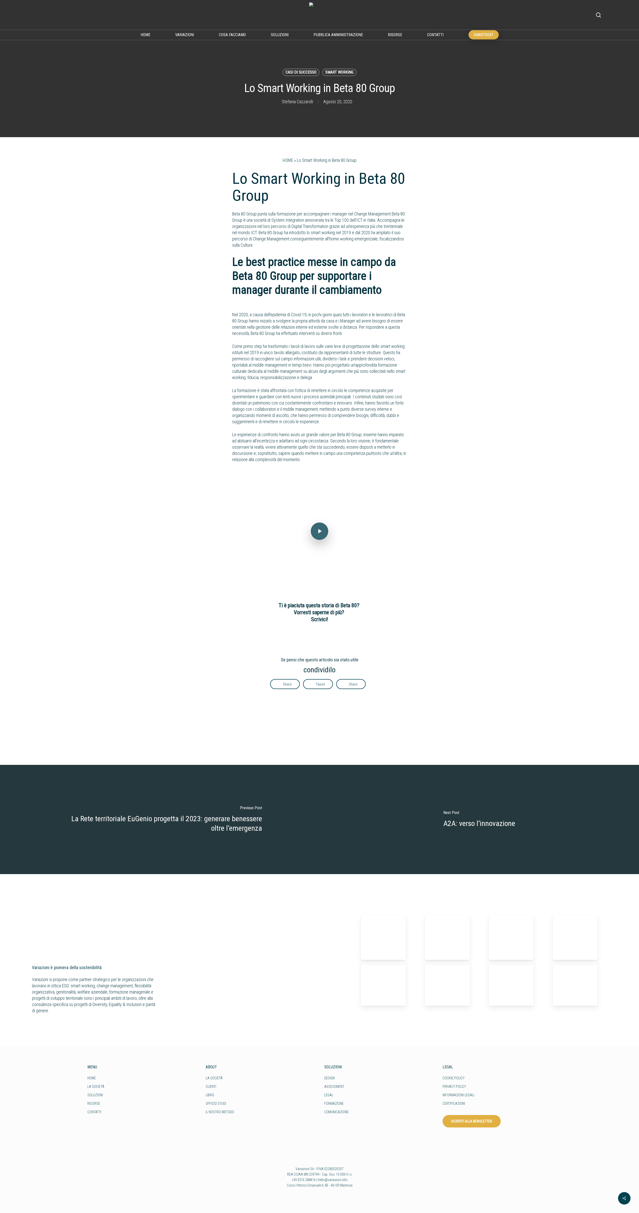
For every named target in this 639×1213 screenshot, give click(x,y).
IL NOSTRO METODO (220, 1112)
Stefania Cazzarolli (297, 101)
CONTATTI (94, 1112)
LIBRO (210, 1095)
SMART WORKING (339, 72)
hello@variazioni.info (332, 1180)
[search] (599, 15)
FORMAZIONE (334, 1104)
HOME (288, 160)
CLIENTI (211, 1087)
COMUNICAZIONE (336, 1112)
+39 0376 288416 (304, 1180)
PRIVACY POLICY (454, 1087)
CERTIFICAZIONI (454, 1104)
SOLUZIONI (95, 1095)
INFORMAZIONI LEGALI (458, 1095)
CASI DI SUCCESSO (301, 72)
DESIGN (329, 1078)
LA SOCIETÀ (95, 1087)
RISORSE (93, 1104)
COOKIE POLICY (454, 1078)
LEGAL (328, 1095)
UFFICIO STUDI (216, 1104)
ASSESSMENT (334, 1087)
